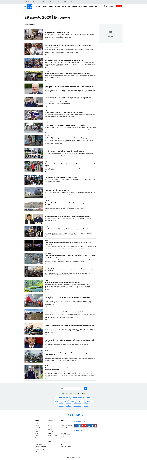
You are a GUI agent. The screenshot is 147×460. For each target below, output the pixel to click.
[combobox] (80, 2)
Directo (119, 6)
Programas (38, 442)
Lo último (38, 6)
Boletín (50, 425)
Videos (91, 6)
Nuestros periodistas (40, 444)
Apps (49, 433)
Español (27, 1)
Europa (45, 6)
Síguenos (50, 431)
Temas (37, 420)
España (88, 397)
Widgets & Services (53, 435)
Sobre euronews (65, 423)
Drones (80, 401)
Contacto (63, 436)
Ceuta (56, 401)
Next (69, 6)
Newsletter (79, 430)
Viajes (64, 6)
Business (57, 6)
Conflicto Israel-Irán (62, 397)
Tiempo (50, 427)
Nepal (68, 405)
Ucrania (72, 401)
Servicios (50, 420)
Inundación (77, 405)
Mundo (51, 6)
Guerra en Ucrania (77, 397)
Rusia (64, 401)
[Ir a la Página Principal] (29, 6)
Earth (80, 6)
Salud (85, 6)
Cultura (74, 6)
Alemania (89, 401)
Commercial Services (66, 425)
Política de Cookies (66, 431)
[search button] (72, 2)
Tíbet (86, 405)
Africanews (51, 437)
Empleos (63, 439)
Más (62, 420)
